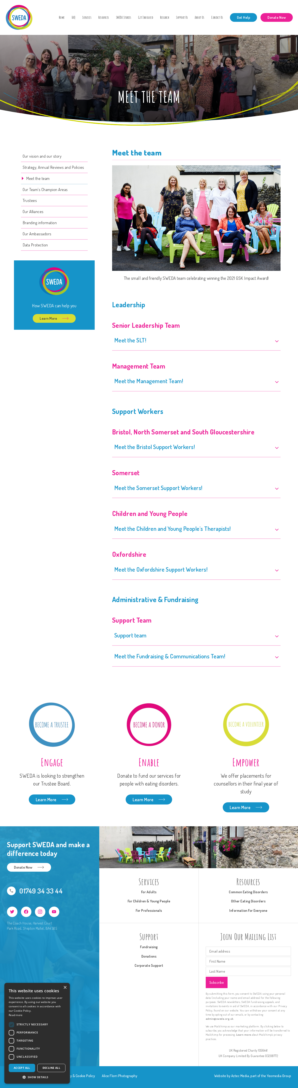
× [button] (65, 987)
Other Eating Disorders (248, 901)
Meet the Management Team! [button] (148, 380)
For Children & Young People (149, 901)
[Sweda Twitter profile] (12, 912)
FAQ (73, 17)
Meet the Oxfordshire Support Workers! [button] (161, 569)
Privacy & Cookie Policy (78, 1076)
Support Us (182, 17)
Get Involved (145, 17)
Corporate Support (149, 965)
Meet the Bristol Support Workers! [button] (154, 446)
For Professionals (149, 910)
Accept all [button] (22, 1068)
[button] (37, 1077)
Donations (149, 956)
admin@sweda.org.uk (219, 1018)
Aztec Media (240, 1076)
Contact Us (217, 17)
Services (86, 17)
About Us (199, 17)
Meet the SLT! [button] (130, 340)
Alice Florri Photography (119, 1076)
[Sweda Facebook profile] (26, 912)
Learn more (243, 1034)
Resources (103, 17)
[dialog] (37, 1033)
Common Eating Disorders (248, 892)
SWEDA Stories (123, 17)
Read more (16, 1015)
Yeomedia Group (279, 1076)
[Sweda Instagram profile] (40, 912)
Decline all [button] (51, 1068)
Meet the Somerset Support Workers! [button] (158, 487)
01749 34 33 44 (41, 890)
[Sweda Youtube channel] (54, 912)
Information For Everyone (248, 910)
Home (62, 17)
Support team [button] (130, 635)
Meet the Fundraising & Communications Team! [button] (169, 656)
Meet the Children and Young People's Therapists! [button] (172, 528)
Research (164, 17)
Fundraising (149, 947)
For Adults (149, 892)
